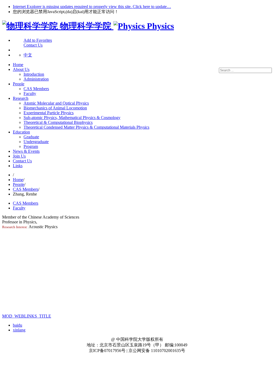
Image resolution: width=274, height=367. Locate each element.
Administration (36, 79)
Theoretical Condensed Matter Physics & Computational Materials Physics (86, 127)
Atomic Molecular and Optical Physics (56, 103)
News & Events (26, 151)
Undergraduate (36, 141)
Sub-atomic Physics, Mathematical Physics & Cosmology (72, 117)
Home (18, 64)
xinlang (19, 330)
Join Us (19, 156)
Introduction (34, 74)
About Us (21, 69)
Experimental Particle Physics (49, 112)
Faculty (30, 93)
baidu (17, 325)
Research (20, 98)
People (18, 84)
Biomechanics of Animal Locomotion (55, 108)
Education (21, 132)
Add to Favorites (38, 40)
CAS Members (36, 88)
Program (31, 146)
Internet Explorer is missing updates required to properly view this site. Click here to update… (92, 6)
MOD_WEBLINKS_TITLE (26, 316)
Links (17, 165)
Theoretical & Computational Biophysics (58, 122)
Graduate (31, 137)
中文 (28, 55)
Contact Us (22, 161)
